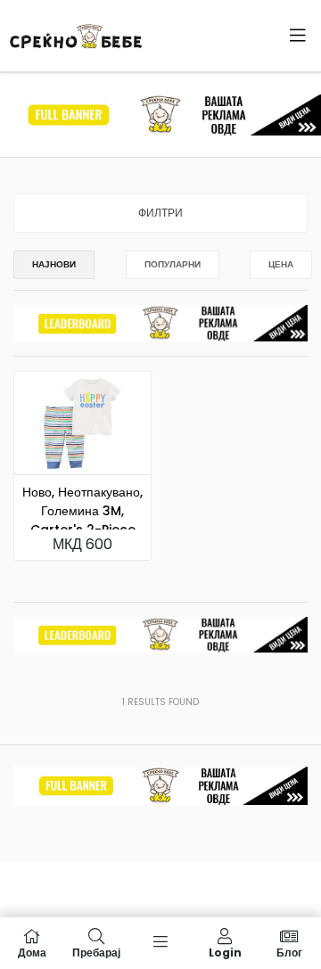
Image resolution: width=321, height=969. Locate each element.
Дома (32, 951)
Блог (289, 951)
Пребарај (96, 951)
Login (225, 951)
